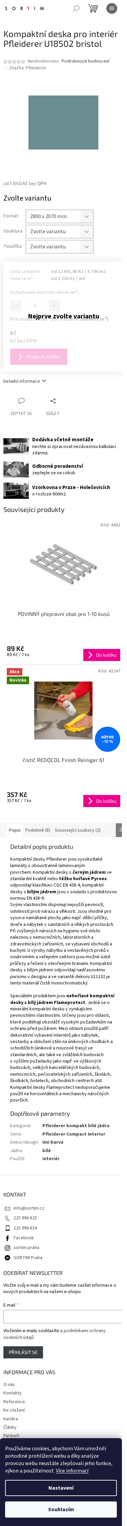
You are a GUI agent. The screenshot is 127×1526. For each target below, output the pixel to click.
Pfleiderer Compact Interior (73, 1134)
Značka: (27, 68)
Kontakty (12, 1393)
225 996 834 (25, 1228)
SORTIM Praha (28, 1257)
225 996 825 (25, 1218)
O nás (9, 1384)
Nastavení (60, 1488)
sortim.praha (26, 1247)
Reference (14, 1401)
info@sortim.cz (29, 1208)
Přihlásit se (23, 1352)
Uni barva (52, 1142)
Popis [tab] (15, 830)
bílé (46, 1150)
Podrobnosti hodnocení (85, 61)
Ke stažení (14, 1410)
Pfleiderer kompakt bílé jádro (76, 1125)
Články (10, 1427)
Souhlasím (61, 1509)
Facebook (24, 1238)
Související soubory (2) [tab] (78, 830)
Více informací (72, 1471)
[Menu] (112, 8)
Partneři (11, 1435)
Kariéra (10, 1419)
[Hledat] (76, 8)
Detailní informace (21, 381)
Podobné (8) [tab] (37, 830)
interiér (51, 1158)
